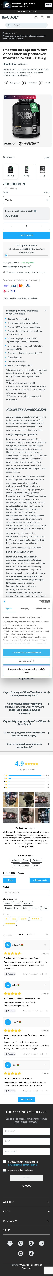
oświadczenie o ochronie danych (22, 1165)
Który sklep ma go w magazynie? (16, 267)
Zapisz (26, 1178)
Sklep (6, 1230)
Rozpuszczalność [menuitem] (21, 866)
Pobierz (48, 4)
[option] (26, 12)
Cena (45, 908)
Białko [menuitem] (36, 866)
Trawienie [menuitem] (37, 860)
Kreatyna (35, 908)
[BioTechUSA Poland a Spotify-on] (41, 1245)
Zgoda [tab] (9, 609)
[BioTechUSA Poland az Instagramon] (20, 1245)
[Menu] (48, 17)
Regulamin (26, 1268)
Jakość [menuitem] (15, 860)
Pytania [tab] (21, 873)
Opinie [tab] (9, 873)
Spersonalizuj (25, 661)
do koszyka (26, 236)
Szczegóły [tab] (24, 609)
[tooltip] (36, 828)
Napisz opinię (42, 881)
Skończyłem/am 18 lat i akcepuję (23, 1163)
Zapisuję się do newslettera (20, 1170)
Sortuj (21, 934)
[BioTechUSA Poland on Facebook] (10, 1245)
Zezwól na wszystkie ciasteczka (26, 652)
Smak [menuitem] (25, 860)
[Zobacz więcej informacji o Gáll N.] (45, 985)
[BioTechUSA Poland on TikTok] (31, 1255)
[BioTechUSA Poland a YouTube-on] (31, 1245)
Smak (5, 192)
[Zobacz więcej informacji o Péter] (45, 1065)
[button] (15, 65)
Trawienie (27, 903)
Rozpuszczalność (11, 908)
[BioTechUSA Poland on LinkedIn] (20, 1255)
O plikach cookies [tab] (42, 609)
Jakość (7, 903)
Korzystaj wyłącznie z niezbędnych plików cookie (27, 670)
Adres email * (11, 1151)
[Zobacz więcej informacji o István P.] (45, 1022)
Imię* (7, 1141)
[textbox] (26, 892)
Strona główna (9, 33)
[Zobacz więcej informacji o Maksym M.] (45, 945)
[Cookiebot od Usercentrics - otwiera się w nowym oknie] (39, 601)
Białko (25, 908)
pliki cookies (36, 1265)
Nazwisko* (10, 1131)
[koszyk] (42, 17)
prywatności (24, 1265)
